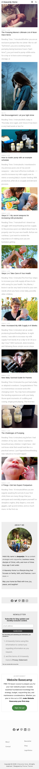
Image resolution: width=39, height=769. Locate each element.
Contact (8, 746)
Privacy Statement (19, 660)
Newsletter (27, 741)
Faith (4, 113)
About (8, 742)
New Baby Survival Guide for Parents (17, 378)
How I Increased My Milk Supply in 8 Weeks (19, 326)
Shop (26, 746)
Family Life (6, 30)
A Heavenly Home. (23, 764)
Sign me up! (19, 708)
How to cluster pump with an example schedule (17, 159)
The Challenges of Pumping (13, 433)
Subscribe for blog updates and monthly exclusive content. (17, 620)
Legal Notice (28, 750)
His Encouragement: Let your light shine (18, 115)
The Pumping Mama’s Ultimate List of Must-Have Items (19, 33)
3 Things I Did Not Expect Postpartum (17, 485)
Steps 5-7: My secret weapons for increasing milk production (15, 216)
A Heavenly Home (9, 2)
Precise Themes (27, 766)
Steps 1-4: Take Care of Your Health (16, 273)
